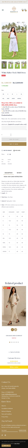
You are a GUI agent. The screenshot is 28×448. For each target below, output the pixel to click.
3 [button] (13, 342)
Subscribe (22, 430)
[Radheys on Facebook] (2, 435)
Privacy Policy (5, 417)
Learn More (17, 443)
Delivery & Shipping (6, 411)
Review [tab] (19, 173)
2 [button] (11, 342)
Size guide (17, 150)
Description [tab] (9, 173)
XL (21, 94)
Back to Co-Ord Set (14, 352)
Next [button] (25, 65)
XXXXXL (19, 98)
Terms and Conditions (7, 414)
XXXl (8, 98)
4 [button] (14, 342)
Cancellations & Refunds (7, 408)
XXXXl (13, 98)
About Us (4, 406)
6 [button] (18, 342)
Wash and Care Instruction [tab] (13, 177)
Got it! (6, 445)
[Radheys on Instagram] (5, 435)
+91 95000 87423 (9, 392)
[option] (14, 314)
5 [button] (16, 342)
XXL (3, 98)
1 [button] (9, 342)
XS (3, 94)
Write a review (14, 367)
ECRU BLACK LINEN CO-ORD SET (14, 335)
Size (3, 90)
